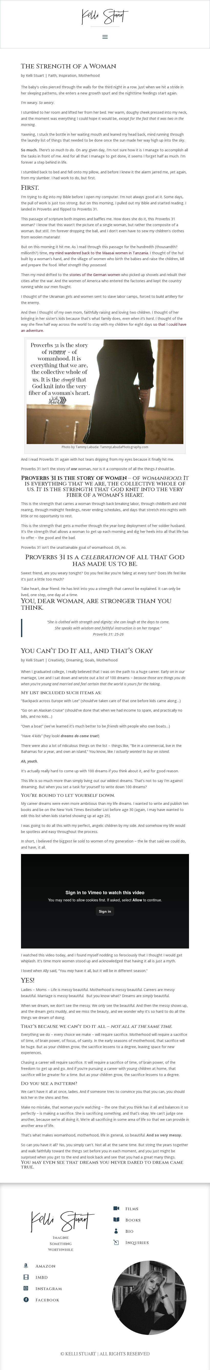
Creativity (56, 660)
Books (133, 1220)
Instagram (49, 1289)
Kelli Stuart (35, 75)
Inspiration (67, 75)
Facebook (47, 1300)
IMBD (42, 1277)
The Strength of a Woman (68, 66)
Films (131, 1209)
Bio (129, 1231)
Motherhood (89, 75)
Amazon (46, 1266)
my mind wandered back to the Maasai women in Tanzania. (99, 252)
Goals (89, 660)
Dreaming (74, 660)
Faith (52, 75)
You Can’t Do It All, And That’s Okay (87, 651)
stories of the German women (94, 274)
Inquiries (137, 1243)
